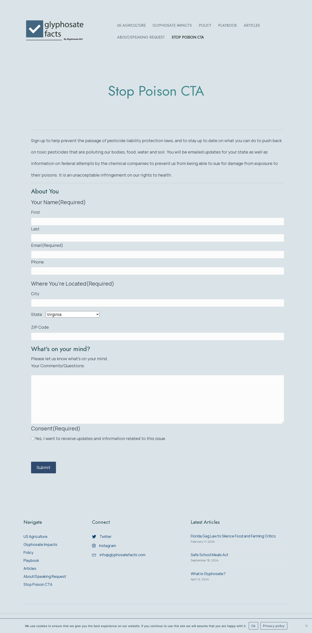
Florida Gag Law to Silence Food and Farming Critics (233, 536)
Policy (205, 25)
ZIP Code (40, 327)
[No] (306, 625)
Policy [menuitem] (28, 553)
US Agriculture (131, 25)
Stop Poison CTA (188, 37)
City (35, 293)
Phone (37, 262)
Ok (253, 626)
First (35, 212)
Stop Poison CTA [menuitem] (38, 585)
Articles (252, 25)
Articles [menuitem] (30, 569)
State (38, 314)
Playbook (227, 25)
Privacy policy (274, 626)
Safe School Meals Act (209, 554)
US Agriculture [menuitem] (36, 537)
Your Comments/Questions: (58, 365)
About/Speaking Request (141, 37)
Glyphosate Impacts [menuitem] (40, 545)
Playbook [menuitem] (31, 561)
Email (47, 245)
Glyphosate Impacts (172, 25)
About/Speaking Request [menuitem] (45, 577)
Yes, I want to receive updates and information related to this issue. (100, 438)
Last (35, 229)
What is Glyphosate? (208, 573)
